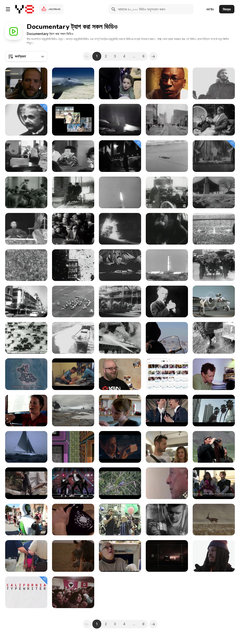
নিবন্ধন (227, 9)
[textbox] (26, 56)
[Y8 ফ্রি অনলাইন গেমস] (24, 9)
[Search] (114, 9)
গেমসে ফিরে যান (54, 9)
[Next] (153, 56)
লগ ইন (210, 9)
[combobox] (26, 56)
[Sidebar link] (8, 9)
